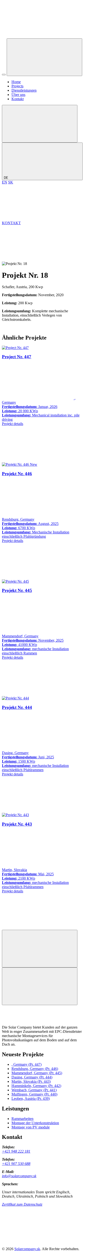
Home (16, 82)
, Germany (26, 1064)
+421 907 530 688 (16, 1164)
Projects (17, 86)
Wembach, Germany (34, 1090)
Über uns (18, 95)
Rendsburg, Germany (34, 1069)
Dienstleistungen (24, 90)
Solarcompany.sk (27, 1249)
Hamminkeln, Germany (36, 1086)
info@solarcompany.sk (19, 1176)
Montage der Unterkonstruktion (35, 1123)
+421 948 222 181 (16, 1151)
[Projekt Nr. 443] (15, 815)
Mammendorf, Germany (36, 1073)
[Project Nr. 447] (15, 348)
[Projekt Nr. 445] (15, 581)
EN (4, 182)
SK (10, 182)
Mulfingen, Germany (34, 1094)
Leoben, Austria (30, 1098)
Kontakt (17, 99)
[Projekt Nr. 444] (15, 698)
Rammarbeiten (22, 1119)
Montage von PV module (30, 1127)
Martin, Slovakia (31, 1081)
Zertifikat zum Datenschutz (22, 1204)
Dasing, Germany (31, 1077)
